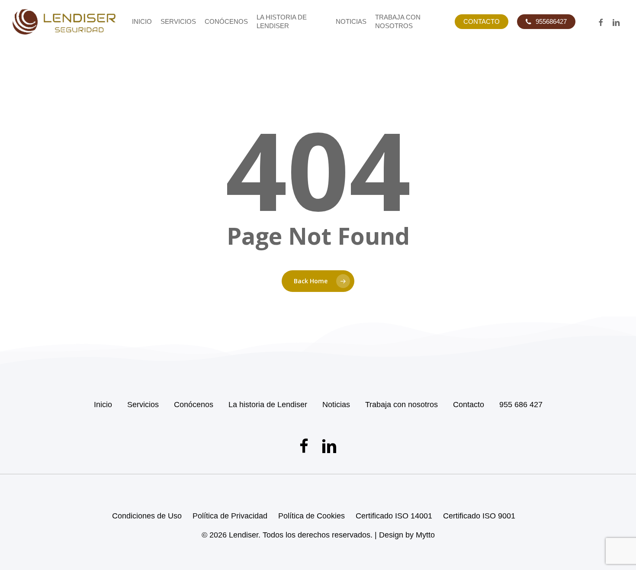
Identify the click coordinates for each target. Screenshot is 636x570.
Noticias (336, 404)
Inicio (103, 404)
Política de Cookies (311, 516)
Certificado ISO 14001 (394, 516)
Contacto (468, 404)
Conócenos (193, 404)
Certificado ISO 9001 (479, 516)
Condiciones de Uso (147, 516)
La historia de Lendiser (267, 404)
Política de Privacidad (230, 516)
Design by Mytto (407, 535)
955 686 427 (521, 404)
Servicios (143, 404)
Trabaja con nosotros (401, 404)
